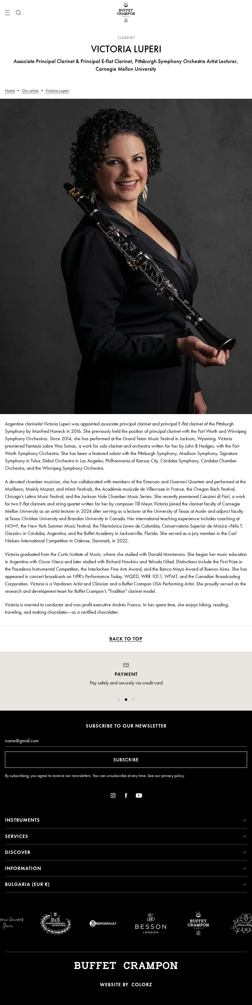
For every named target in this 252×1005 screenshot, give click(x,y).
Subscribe (126, 760)
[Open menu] (7, 12)
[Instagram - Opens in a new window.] (113, 796)
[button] (118, 699)
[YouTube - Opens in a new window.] (139, 796)
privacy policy (172, 775)
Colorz (142, 984)
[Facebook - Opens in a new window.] (126, 796)
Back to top (126, 639)
